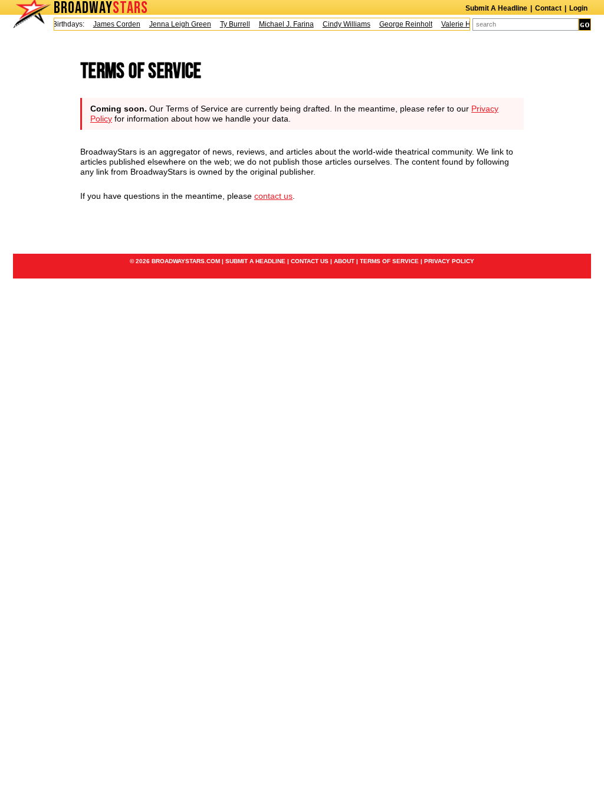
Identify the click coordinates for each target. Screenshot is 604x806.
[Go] (585, 24)
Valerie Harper (460, 24)
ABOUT (344, 261)
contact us (273, 196)
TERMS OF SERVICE (389, 261)
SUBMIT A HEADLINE (255, 261)
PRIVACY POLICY (449, 261)
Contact (548, 8)
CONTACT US (310, 261)
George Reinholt (401, 24)
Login (578, 8)
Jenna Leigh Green (176, 24)
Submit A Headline (496, 8)
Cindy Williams (342, 24)
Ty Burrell (231, 24)
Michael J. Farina (282, 24)
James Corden (112, 24)
